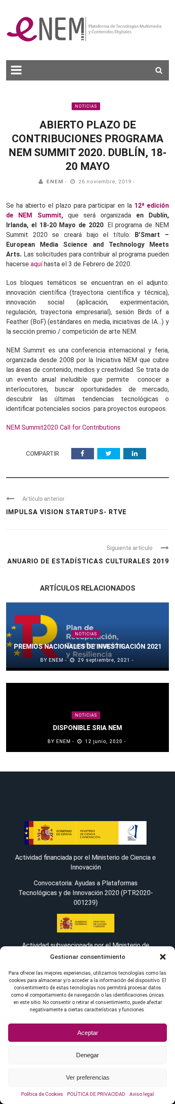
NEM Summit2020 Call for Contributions (63, 427)
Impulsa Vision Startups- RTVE (66, 512)
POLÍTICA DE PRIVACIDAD (96, 1094)
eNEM (54, 181)
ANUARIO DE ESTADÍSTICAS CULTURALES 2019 (88, 561)
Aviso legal (141, 1094)
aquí (36, 264)
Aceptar (87, 1032)
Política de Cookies (42, 1094)
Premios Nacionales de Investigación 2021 (88, 646)
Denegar (87, 1055)
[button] (163, 957)
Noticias (86, 106)
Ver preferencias (87, 1077)
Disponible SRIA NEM (87, 728)
